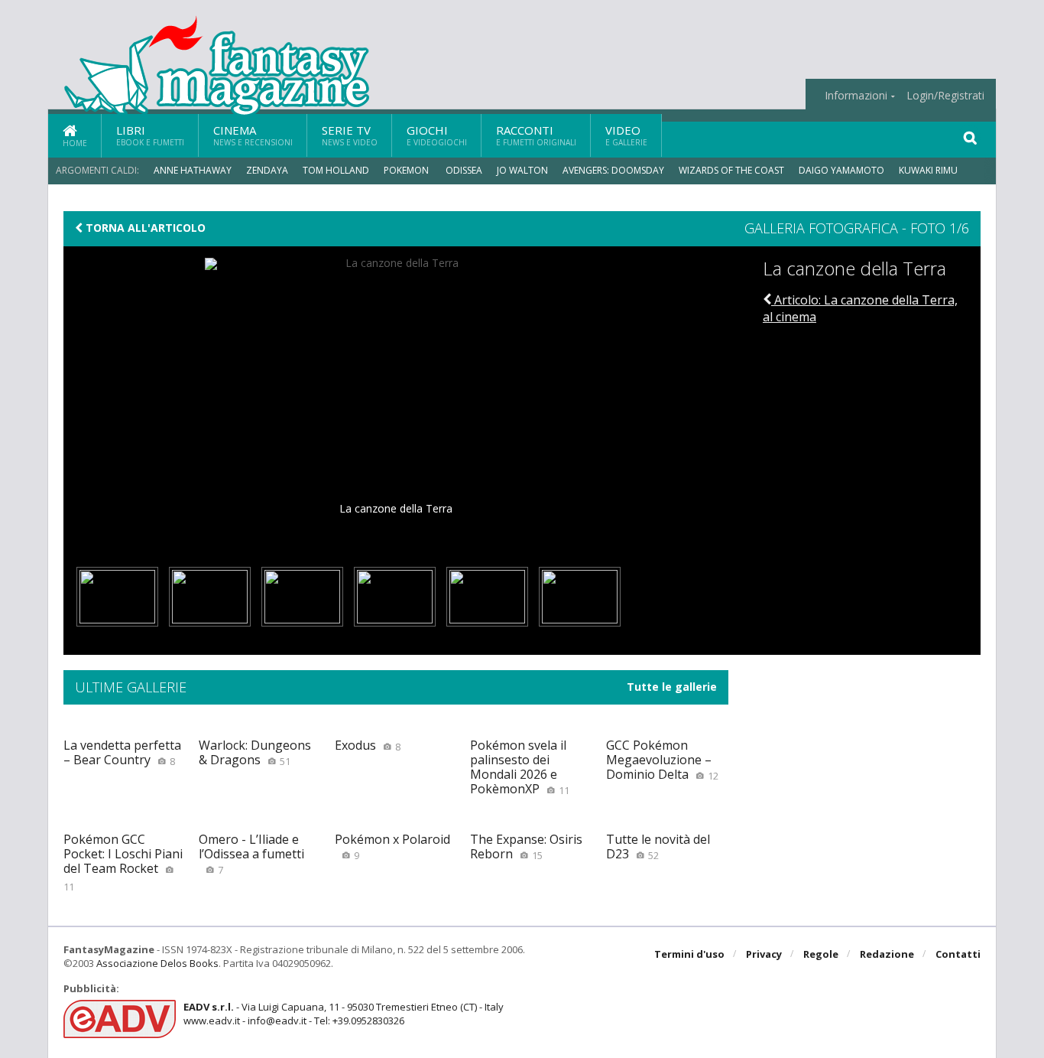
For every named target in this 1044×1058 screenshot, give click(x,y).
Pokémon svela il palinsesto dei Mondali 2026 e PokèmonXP (519, 767)
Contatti (958, 954)
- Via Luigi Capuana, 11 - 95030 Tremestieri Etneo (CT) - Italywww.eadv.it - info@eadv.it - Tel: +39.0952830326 (343, 1013)
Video (626, 135)
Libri (150, 135)
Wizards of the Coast (731, 170)
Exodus (367, 745)
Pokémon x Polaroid (392, 846)
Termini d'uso (689, 954)
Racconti (536, 135)
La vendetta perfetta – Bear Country (122, 752)
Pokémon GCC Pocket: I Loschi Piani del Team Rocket (123, 862)
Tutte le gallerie (672, 687)
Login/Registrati (945, 95)
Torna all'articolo (144, 228)
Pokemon (407, 170)
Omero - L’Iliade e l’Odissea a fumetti (251, 854)
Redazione (887, 954)
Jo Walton (522, 170)
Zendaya (267, 170)
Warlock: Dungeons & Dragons (255, 752)
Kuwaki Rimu (928, 170)
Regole (820, 954)
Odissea (464, 170)
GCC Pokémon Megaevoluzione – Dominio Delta (662, 760)
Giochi (437, 135)
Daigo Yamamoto (841, 170)
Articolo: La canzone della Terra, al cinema (860, 308)
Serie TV (350, 135)
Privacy (764, 954)
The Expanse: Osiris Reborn (526, 846)
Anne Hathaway (193, 170)
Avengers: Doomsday (613, 170)
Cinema (253, 135)
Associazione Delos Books (157, 963)
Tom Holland (336, 170)
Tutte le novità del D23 (658, 846)
